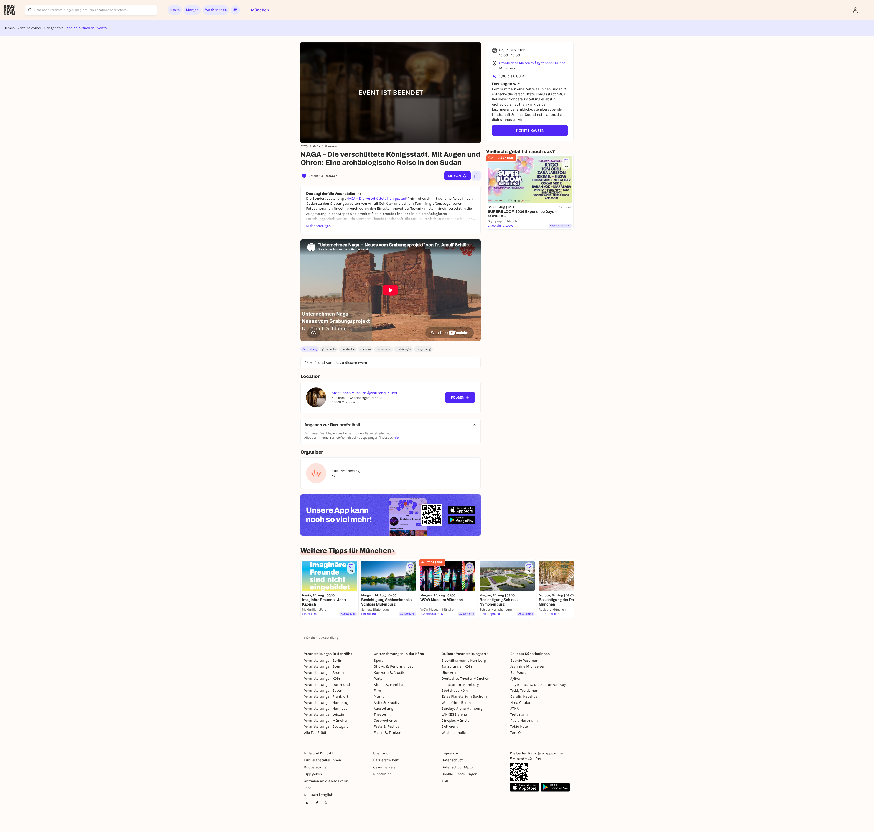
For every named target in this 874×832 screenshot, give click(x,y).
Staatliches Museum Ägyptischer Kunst (532, 63)
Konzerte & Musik (389, 672)
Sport (378, 660)
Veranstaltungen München (326, 720)
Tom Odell (518, 732)
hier (397, 438)
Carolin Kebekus (523, 696)
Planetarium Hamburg (460, 684)
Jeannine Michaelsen (527, 666)
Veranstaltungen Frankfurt (326, 696)
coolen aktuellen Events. (86, 28)
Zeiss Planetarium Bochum (464, 696)
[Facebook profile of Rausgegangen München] (316, 803)
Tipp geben (313, 774)
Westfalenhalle (454, 732)
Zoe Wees (518, 672)
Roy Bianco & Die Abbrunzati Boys (538, 684)
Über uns (380, 753)
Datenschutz (452, 760)
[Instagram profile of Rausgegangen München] (307, 803)
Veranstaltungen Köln (322, 678)
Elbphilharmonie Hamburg (464, 660)
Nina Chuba (520, 702)
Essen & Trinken (387, 732)
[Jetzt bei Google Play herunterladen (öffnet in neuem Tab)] (461, 520)
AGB (445, 781)
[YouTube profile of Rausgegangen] (326, 803)
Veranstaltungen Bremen (325, 672)
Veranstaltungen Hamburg (326, 702)
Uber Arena (451, 672)
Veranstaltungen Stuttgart (326, 726)
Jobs (307, 788)
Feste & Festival (387, 726)
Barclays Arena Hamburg (462, 708)
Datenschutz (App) (457, 767)
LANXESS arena (454, 714)
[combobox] (91, 10)
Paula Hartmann (524, 720)
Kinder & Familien (389, 684)
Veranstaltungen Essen (323, 690)
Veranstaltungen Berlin (323, 660)
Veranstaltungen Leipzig (324, 714)
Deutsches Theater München (465, 678)
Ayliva (515, 678)
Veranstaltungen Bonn (322, 666)
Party (378, 678)
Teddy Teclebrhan (524, 690)
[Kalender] (235, 10)
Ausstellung (309, 349)
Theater (380, 714)
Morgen (192, 10)
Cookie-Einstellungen (459, 774)
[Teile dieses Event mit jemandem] (476, 175)
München (310, 638)
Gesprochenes (385, 720)
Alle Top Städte (316, 732)
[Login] (855, 10)
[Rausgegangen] (9, 10)
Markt (379, 696)
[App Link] (519, 772)
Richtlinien (382, 774)
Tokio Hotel (519, 726)
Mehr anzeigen (318, 226)
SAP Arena (450, 726)
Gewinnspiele (384, 767)
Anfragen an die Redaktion (326, 781)
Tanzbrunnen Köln (457, 666)
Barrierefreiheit (386, 760)
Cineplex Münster (456, 720)
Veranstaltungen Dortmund (327, 684)
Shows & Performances (393, 666)
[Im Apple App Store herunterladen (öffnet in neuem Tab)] (461, 510)
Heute (175, 10)
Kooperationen (316, 767)
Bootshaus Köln (455, 690)
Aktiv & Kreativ (386, 702)
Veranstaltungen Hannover (326, 708)
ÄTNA (514, 708)
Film (377, 690)
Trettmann (519, 714)
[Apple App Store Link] (524, 787)
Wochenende (216, 10)
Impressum (451, 753)
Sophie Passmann (525, 660)
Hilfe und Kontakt (318, 753)
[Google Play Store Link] (555, 787)
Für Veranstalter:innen (322, 760)
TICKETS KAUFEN (530, 130)
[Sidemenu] (865, 10)
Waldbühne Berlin (456, 702)
